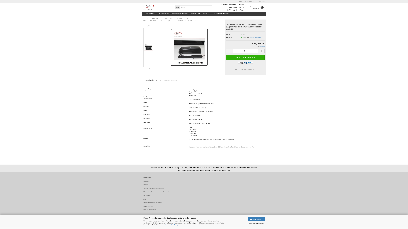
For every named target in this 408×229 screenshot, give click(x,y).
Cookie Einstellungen (149, 209)
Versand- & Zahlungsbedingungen (153, 188)
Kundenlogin (250, 1)
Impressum (146, 181)
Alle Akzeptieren (256, 219)
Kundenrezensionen (168, 80)
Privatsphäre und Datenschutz (152, 202)
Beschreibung (151, 80)
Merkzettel (261, 1)
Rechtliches (147, 195)
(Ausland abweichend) (255, 37)
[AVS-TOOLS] (157, 7)
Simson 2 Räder (149, 14)
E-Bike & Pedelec (163, 14)
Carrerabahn (195, 14)
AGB (144, 199)
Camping (206, 14)
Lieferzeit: (229, 37)
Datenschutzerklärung (171, 225)
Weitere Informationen (256, 224)
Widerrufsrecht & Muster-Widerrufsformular (156, 192)
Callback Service (148, 206)
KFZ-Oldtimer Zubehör (221, 14)
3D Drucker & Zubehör (180, 14)
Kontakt (145, 184)
